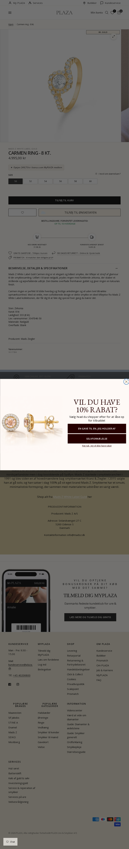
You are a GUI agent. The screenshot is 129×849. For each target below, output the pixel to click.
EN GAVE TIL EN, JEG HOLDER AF (97, 428)
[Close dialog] (126, 381)
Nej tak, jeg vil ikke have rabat (96, 445)
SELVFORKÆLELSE (96, 438)
